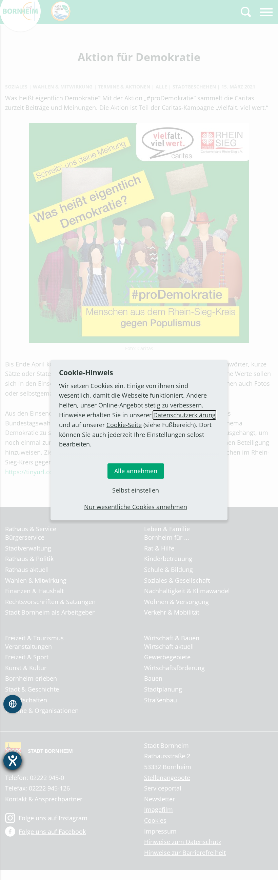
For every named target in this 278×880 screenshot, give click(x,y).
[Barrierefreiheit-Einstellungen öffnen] (12, 761)
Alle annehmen (135, 471)
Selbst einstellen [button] (135, 490)
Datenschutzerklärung (184, 415)
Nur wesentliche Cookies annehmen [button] (135, 507)
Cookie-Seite (124, 425)
